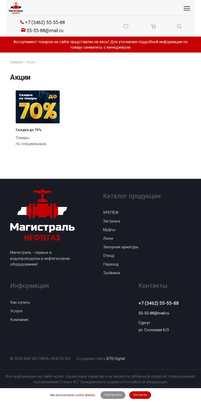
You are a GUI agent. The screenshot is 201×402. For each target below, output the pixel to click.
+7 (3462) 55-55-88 (158, 303)
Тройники (111, 273)
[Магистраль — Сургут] (16, 8)
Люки (108, 238)
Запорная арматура (120, 247)
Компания (19, 319)
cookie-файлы (85, 395)
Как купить (20, 302)
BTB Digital (116, 358)
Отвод (108, 255)
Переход (111, 264)
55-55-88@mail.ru (153, 313)
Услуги (16, 311)
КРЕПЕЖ (111, 212)
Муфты (109, 229)
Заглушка (111, 221)
